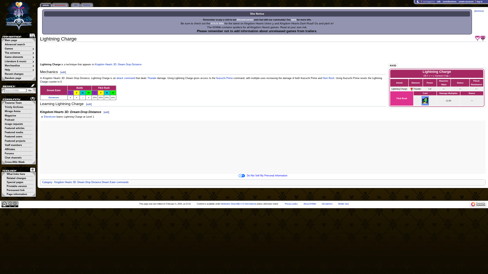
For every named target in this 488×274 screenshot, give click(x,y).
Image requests (14, 124)
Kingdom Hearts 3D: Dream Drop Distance (118, 64)
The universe (19, 53)
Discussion (60, 5)
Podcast (9, 120)
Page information (17, 194)
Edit (76, 5)
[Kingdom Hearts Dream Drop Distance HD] (483, 38)
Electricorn (54, 97)
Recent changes (14, 74)
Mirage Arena (12, 111)
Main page (11, 40)
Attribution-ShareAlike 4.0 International (238, 204)
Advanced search (15, 44)
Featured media (14, 132)
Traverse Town (13, 103)
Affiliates (10, 149)
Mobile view (343, 204)
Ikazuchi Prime (224, 78)
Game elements (19, 57)
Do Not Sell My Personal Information (267, 175)
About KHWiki (309, 204)
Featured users (13, 136)
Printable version (17, 186)
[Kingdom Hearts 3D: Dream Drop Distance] (477, 38)
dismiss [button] (479, 11)
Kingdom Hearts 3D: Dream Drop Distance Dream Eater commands (91, 182)
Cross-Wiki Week (15, 162)
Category (47, 182)
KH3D (393, 65)
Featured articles (14, 128)
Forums (9, 153)
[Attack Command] (411, 89)
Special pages (15, 182)
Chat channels (13, 157)
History (86, 5)
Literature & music (19, 61)
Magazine (10, 115)
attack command (125, 78)
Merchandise (19, 65)
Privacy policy (291, 204)
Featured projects (15, 141)
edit (63, 72)
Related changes (16, 178)
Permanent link (16, 190)
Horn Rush (328, 78)
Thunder (151, 78)
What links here (16, 174)
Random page (13, 78)
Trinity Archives (14, 107)
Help (19, 70)
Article (46, 5)
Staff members (13, 145)
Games (19, 48)
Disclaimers (327, 204)
